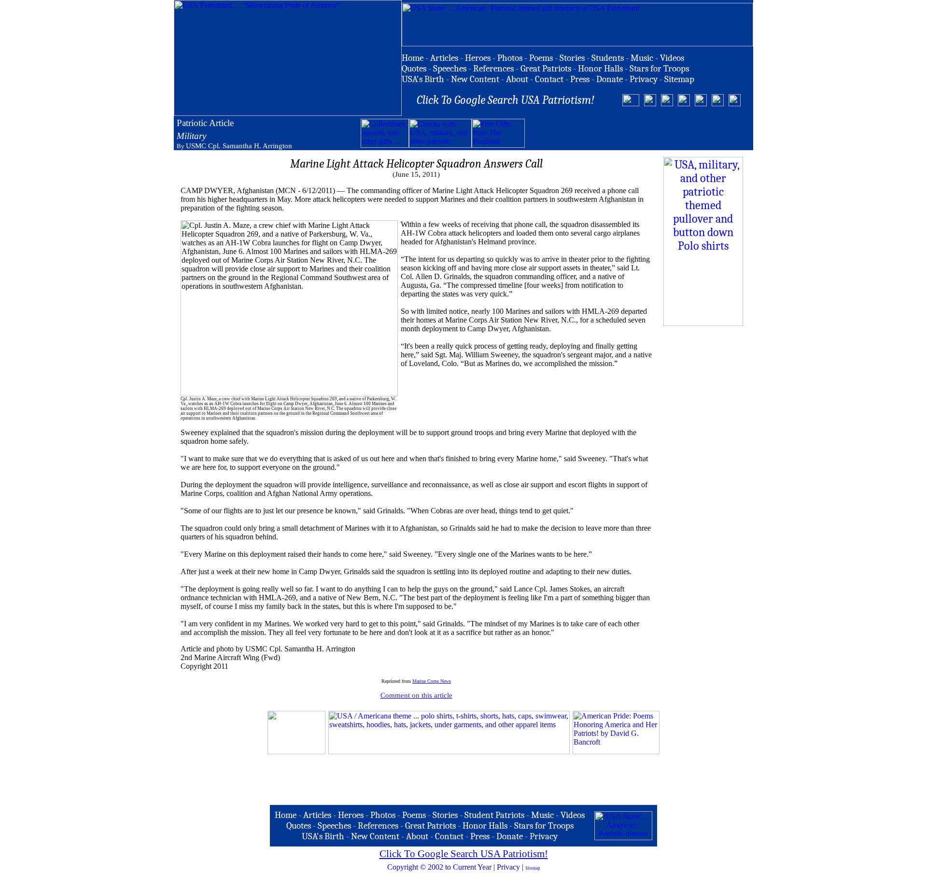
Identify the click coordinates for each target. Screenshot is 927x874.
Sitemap (532, 868)
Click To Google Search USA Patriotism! (463, 854)
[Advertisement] (638, 133)
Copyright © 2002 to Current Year (439, 867)
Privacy (508, 867)
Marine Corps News (431, 681)
